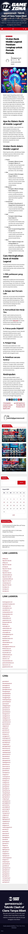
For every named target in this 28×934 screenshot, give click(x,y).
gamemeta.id (5, 835)
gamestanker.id (6, 863)
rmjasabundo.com (6, 630)
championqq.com (6, 583)
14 (17, 502)
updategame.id (6, 778)
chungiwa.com (5, 636)
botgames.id (5, 817)
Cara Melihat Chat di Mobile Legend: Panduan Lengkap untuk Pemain (13, 452)
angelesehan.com (6, 620)
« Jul (13, 515)
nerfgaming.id (5, 799)
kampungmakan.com (7, 614)
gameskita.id (5, 681)
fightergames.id (6, 819)
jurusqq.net (5, 566)
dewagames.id (6, 713)
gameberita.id (5, 770)
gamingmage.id (6, 794)
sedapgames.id (6, 717)
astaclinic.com (5, 658)
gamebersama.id (6, 722)
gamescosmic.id (6, 754)
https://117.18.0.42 (6, 568)
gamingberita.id (6, 742)
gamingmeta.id (6, 797)
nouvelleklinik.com (6, 650)
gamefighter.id (5, 837)
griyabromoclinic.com (7, 666)
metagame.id (5, 847)
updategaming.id (6, 752)
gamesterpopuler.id (7, 683)
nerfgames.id (5, 815)
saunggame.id (5, 736)
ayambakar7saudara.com (8, 604)
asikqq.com (5, 558)
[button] (23, 29)
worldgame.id (5, 782)
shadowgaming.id (6, 699)
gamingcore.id (5, 871)
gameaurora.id (5, 764)
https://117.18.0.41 (6, 572)
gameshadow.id (6, 724)
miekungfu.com (6, 626)
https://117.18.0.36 (6, 560)
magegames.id (6, 821)
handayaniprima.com (7, 612)
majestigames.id (6, 720)
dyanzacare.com (6, 664)
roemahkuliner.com (7, 608)
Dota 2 (5, 432)
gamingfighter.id (6, 803)
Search (4, 478)
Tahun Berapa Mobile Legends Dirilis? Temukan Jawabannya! (13, 437)
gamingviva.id (5, 882)
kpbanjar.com (5, 644)
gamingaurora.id (6, 740)
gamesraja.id (5, 703)
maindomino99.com (7, 574)
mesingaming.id (6, 878)
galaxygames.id (6, 760)
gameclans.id (5, 833)
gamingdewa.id (6, 687)
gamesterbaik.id (6, 711)
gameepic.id (5, 843)
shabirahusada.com (7, 654)
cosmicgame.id (6, 776)
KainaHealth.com (6, 652)
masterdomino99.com (7, 578)
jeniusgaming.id (6, 695)
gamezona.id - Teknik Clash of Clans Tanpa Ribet (14, 907)
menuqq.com (5, 591)
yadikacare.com (6, 656)
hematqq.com (5, 587)
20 (14, 505)
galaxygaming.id (6, 746)
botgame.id (5, 845)
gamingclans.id (6, 790)
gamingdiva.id (5, 876)
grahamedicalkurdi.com (8, 662)
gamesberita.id (6, 756)
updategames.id (6, 762)
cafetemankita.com (6, 628)
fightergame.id (5, 849)
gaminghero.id (5, 869)
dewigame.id (5, 734)
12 (10, 502)
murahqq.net (5, 570)
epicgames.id (5, 823)
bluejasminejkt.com (7, 622)
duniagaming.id (6, 691)
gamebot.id (5, 839)
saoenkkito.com (6, 610)
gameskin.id (5, 829)
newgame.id (5, 774)
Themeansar (13, 927)
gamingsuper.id (6, 880)
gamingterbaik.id (6, 693)
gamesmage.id (6, 809)
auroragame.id (5, 772)
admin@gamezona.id (16, 58)
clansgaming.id (6, 792)
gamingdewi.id (6, 685)
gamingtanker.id (6, 801)
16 (23, 502)
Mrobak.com (5, 624)
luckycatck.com (6, 616)
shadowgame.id (6, 738)
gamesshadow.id (6, 701)
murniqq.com (5, 589)
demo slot (15, 320)
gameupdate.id (6, 768)
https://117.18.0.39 (6, 564)
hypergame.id (5, 855)
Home (2, 931)
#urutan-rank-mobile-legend (16, 63)
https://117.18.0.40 (6, 585)
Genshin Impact (10, 432)
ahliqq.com (5, 562)
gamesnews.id (5, 758)
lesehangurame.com (7, 602)
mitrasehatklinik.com (7, 642)
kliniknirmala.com (6, 648)
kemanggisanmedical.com (8, 646)
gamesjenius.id (6, 709)
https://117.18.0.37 (6, 581)
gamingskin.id (5, 788)
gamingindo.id (5, 873)
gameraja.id (5, 728)
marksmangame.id (6, 857)
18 (7, 505)
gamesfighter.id (6, 807)
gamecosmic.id (6, 766)
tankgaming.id (5, 861)
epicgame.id (5, 851)
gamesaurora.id (6, 748)
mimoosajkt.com (6, 632)
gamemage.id (5, 841)
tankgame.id (5, 859)
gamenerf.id (5, 831)
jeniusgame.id (5, 784)
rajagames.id (5, 726)
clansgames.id (5, 813)
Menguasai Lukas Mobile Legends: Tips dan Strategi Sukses (14, 467)
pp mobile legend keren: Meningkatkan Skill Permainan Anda (19, 405)
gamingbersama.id (6, 689)
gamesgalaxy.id (6, 750)
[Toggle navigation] (13, 29)
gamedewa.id (5, 730)
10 (4, 502)
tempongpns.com (6, 606)
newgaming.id (5, 744)
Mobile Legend (9, 36)
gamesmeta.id (5, 805)
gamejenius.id (5, 732)
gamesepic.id (5, 811)
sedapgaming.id (6, 705)
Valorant (12, 463)
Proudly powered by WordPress (9, 925)
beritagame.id (5, 780)
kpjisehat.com (5, 640)
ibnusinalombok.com (7, 660)
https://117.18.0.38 (6, 576)
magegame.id (5, 853)
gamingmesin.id (6, 867)
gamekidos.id (5, 865)
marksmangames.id (7, 827)
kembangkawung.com (7, 634)
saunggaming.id (6, 697)
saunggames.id (6, 715)
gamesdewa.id (6, 707)
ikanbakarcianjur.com (7, 638)
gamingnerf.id (5, 786)
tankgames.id (5, 825)
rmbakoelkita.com (6, 618)
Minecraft (16, 432)
